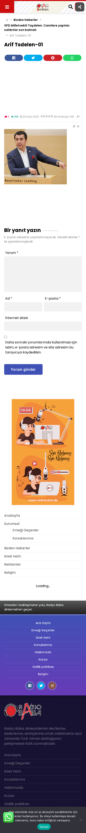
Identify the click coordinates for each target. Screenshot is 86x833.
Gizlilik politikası (43, 667)
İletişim (10, 572)
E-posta (53, 298)
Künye (43, 659)
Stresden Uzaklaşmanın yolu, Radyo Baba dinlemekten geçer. (33, 607)
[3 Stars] (47, 116)
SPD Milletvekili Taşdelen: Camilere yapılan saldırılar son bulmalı (37, 27)
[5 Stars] (52, 116)
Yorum (11, 252)
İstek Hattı (12, 556)
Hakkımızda (43, 652)
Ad (8, 298)
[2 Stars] (44, 116)
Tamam (44, 826)
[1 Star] (41, 116)
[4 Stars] (49, 116)
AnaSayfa (12, 515)
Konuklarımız (23, 538)
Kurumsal (11, 523)
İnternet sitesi (16, 317)
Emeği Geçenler (26, 530)
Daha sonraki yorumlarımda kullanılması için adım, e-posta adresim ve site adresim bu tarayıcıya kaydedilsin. (41, 347)
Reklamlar (12, 564)
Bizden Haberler (26, 20)
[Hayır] (81, 820)
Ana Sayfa (43, 623)
